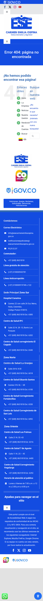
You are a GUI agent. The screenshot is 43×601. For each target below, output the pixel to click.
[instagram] (15, 7)
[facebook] (5, 7)
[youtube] (20, 7)
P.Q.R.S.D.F (12, 249)
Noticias (25, 110)
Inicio (24, 98)
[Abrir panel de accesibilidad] (38, 596)
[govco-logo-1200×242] (12, 1)
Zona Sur (24, 292)
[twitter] (10, 7)
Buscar (24, 134)
